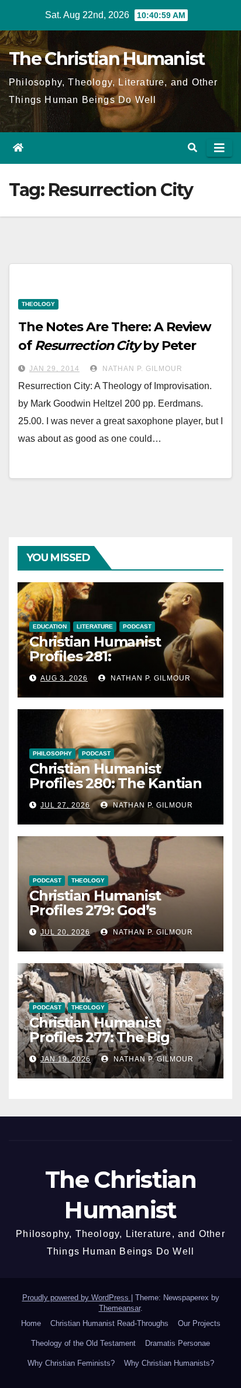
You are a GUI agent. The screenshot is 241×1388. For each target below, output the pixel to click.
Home (31, 1323)
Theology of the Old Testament (83, 1343)
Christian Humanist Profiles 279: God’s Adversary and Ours (96, 910)
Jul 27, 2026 (65, 805)
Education (50, 626)
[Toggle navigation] (219, 148)
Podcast (137, 626)
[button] (192, 148)
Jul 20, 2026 (65, 932)
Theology (38, 304)
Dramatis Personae (177, 1343)
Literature (95, 626)
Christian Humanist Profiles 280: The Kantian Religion (115, 783)
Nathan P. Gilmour (141, 369)
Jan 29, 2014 (54, 369)
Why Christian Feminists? (71, 1363)
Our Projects (199, 1323)
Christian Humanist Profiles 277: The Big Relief (99, 1037)
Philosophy (52, 753)
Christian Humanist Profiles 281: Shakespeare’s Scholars (110, 656)
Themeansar (119, 1308)
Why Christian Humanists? (169, 1363)
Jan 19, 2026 (65, 1059)
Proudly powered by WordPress (76, 1297)
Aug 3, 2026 (64, 678)
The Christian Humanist (107, 59)
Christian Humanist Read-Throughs (109, 1323)
